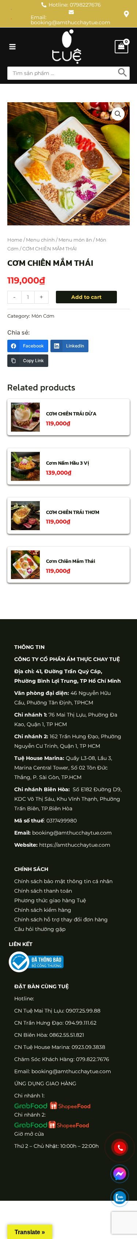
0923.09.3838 (88, 1047)
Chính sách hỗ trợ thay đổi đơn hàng (61, 919)
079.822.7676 (92, 1059)
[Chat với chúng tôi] (119, 1173)
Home (14, 240)
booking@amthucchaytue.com (72, 832)
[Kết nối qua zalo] (119, 1197)
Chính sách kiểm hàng (42, 910)
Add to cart (86, 297)
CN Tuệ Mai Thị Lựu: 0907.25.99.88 (57, 1010)
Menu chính (40, 240)
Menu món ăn (75, 240)
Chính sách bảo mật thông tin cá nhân (63, 881)
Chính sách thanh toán (43, 891)
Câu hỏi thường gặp (39, 929)
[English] (11, 9)
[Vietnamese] (11, 18)
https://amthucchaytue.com (74, 845)
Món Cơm (42, 316)
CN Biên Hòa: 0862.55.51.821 (49, 1035)
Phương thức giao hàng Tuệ (50, 900)
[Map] (126, 14)
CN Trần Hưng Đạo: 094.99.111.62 (55, 1023)
